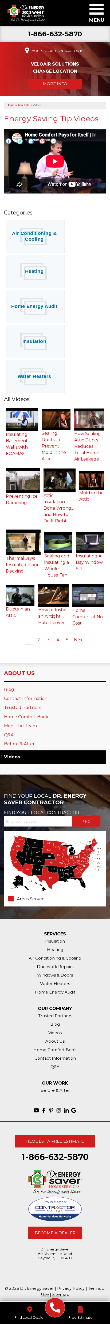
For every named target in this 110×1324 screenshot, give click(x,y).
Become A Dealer (55, 1232)
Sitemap (60, 1294)
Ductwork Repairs (55, 966)
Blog (9, 689)
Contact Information (26, 698)
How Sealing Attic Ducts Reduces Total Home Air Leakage (87, 446)
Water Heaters (34, 376)
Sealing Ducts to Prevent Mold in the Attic (54, 446)
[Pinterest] (51, 1110)
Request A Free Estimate (55, 1141)
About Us (19, 673)
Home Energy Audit (34, 306)
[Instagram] (59, 1110)
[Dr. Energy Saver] (55, 1308)
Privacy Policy (71, 1288)
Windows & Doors (55, 975)
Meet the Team (20, 725)
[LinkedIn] (66, 1110)
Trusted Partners (22, 707)
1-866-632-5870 (55, 34)
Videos (12, 756)
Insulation (34, 341)
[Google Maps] (73, 1110)
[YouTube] (36, 1110)
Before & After (19, 743)
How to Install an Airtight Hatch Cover (53, 616)
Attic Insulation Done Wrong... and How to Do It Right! (59, 508)
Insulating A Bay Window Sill (89, 562)
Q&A (9, 734)
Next (79, 639)
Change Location (55, 71)
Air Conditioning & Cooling (34, 236)
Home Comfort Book (26, 716)
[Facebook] (44, 1110)
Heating (34, 271)
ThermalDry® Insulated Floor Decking (22, 565)
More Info (55, 83)
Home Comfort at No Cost (87, 617)
